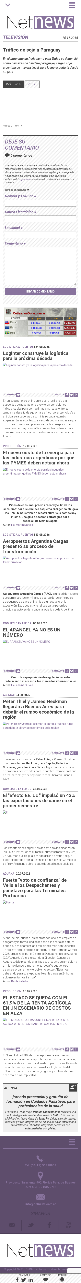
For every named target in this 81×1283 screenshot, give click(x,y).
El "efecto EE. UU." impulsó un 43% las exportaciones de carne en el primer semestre (39, 801)
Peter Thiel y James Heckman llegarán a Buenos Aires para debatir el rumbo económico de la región (38, 709)
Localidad (13, 228)
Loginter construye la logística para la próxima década (35, 356)
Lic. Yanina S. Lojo (22, 685)
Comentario (14, 243)
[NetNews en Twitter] (31, 1225)
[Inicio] (40, 20)
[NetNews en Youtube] (68, 1225)
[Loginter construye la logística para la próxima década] (40, 365)
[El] (40, 812)
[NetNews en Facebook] (49, 1225)
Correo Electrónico (19, 212)
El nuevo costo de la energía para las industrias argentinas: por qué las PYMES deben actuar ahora (38, 458)
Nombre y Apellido (19, 196)
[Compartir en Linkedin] (76, 395)
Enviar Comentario (40, 291)
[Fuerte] (40, 902)
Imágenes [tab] (13, 84)
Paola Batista (19, 981)
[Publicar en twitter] (72, 395)
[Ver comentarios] (18, 395)
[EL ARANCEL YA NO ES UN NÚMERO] (40, 642)
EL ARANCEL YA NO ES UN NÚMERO (32, 632)
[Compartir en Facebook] (67, 395)
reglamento (25, 179)
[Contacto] (12, 1225)
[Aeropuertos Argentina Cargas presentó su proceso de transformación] (40, 560)
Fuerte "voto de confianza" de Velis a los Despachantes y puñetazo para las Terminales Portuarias (35, 887)
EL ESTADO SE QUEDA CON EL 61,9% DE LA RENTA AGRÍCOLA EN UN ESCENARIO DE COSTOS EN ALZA (37, 1005)
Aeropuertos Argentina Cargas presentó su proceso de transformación (35, 546)
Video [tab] (32, 84)
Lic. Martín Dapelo (22, 524)
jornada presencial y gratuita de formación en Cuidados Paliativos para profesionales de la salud (40, 1101)
